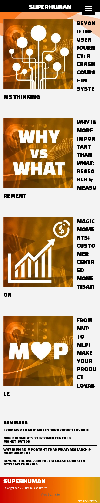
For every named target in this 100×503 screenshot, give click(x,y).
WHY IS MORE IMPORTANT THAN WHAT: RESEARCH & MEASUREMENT (47, 451)
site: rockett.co (87, 501)
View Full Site (50, 494)
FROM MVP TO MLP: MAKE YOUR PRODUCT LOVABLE (46, 430)
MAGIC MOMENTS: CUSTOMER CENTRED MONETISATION (37, 439)
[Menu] (88, 8)
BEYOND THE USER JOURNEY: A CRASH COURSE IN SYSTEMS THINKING (44, 462)
